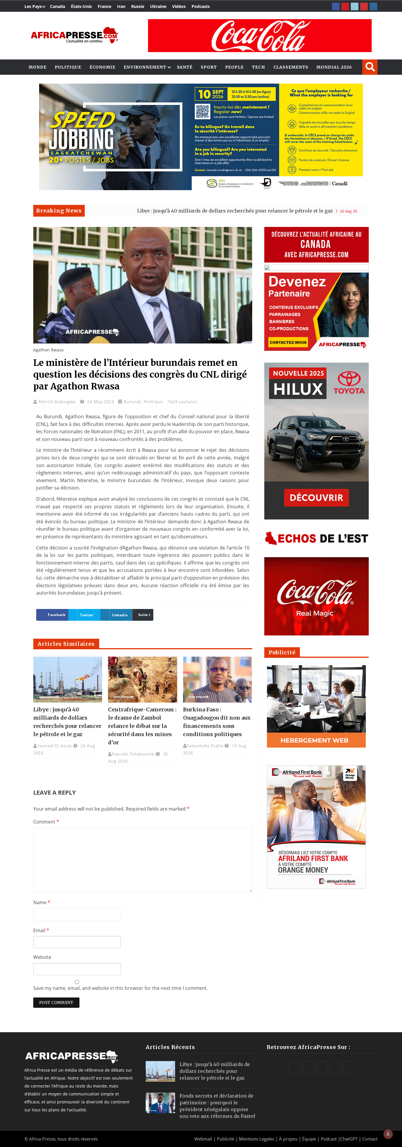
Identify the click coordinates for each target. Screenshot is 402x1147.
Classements (290, 67)
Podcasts (201, 6)
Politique (68, 67)
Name (41, 902)
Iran (121, 6)
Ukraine (158, 6)
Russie (137, 6)
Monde (37, 67)
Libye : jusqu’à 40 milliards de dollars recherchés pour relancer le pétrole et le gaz (192, 211)
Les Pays (33, 6)
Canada (57, 6)
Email (41, 930)
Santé (185, 67)
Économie (102, 67)
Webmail (203, 1139)
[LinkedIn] (354, 6)
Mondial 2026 (334, 67)
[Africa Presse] (74, 35)
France (104, 6)
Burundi (132, 401)
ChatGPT (349, 1139)
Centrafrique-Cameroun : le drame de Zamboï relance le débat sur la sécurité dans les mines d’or (142, 726)
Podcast (329, 1139)
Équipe (309, 1139)
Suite (143, 614)
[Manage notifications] (388, 1134)
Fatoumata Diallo (205, 745)
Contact (370, 1139)
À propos (288, 1139)
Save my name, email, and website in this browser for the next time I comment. (120, 988)
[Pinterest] (345, 6)
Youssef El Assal (54, 745)
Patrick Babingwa (58, 401)
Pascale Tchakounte (133, 754)
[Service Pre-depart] (201, 188)
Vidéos (179, 6)
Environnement (145, 67)
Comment (46, 822)
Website (42, 957)
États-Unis (81, 6)
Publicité (226, 1139)
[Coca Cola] (260, 35)
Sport (209, 67)
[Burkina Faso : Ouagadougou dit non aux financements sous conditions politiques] (217, 680)
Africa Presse (42, 1139)
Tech (258, 67)
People (234, 67)
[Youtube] (364, 6)
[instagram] (373, 6)
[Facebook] (336, 6)
